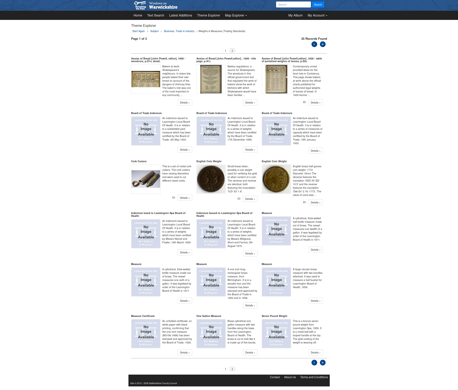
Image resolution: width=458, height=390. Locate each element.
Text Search (155, 15)
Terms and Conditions (314, 377)
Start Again (138, 31)
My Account (316, 15)
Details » (185, 102)
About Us (290, 377)
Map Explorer (235, 15)
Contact (275, 377)
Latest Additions (180, 15)
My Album (295, 15)
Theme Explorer (208, 15)
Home (138, 15)
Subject (154, 31)
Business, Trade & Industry (179, 31)
